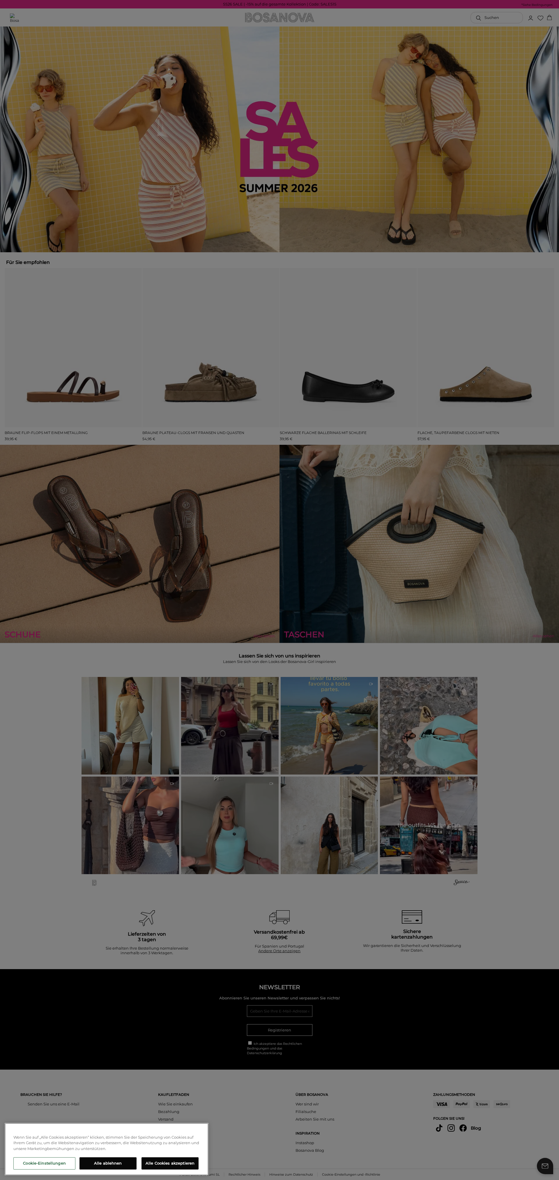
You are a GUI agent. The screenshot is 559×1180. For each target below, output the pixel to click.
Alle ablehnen (108, 1163)
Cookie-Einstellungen (44, 1163)
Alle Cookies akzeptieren (170, 1163)
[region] (106, 1149)
